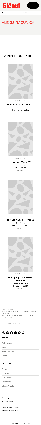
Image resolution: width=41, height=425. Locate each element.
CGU (3, 404)
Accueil (4, 13)
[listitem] (4, 333)
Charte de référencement (10, 407)
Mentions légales (8, 401)
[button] (30, 29)
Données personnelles (9, 398)
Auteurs (14, 13)
